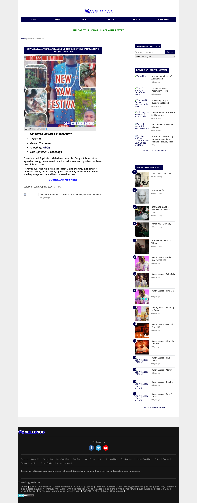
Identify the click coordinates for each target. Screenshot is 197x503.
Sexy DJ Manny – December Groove (159, 89)
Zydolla (89, 486)
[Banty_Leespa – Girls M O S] (142, 296)
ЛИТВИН (100, 486)
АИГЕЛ (96, 490)
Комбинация (114, 486)
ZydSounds (144, 488)
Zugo (105, 490)
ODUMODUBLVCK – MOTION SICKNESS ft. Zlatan (161, 210)
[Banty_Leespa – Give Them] (142, 362)
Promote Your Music (144, 459)
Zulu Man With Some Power (121, 488)
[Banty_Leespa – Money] (142, 374)
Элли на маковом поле (80, 488)
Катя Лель (44, 490)
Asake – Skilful (157, 190)
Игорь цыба (116, 490)
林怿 (157, 486)
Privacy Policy (48, 459)
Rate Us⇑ (34, 463)
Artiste (157, 459)
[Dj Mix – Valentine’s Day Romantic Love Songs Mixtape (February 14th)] (142, 140)
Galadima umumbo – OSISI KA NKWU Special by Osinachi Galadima (70, 194)
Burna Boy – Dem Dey (161, 223)
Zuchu (149, 486)
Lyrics (100, 459)
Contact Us (35, 459)
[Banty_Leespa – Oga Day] (142, 386)
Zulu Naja (28, 488)
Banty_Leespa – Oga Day (162, 382)
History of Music (112, 459)
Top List (166, 459)
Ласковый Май (161, 488)
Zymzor (32, 490)
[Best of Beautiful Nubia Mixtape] (142, 128)
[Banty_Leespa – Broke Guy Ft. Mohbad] (142, 263)
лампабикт (58, 490)
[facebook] (91, 448)
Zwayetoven (44, 486)
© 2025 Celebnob (47, 463)
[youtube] (105, 448)
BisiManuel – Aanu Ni (161, 173)
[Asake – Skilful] (142, 196)
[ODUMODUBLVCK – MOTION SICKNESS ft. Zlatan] (142, 213)
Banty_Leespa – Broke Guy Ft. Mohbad (161, 258)
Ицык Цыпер (168, 486)
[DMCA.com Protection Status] (98, 495)
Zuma (33, 486)
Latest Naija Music (63, 459)
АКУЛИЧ (78, 486)
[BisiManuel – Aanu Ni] (142, 179)
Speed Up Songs (127, 459)
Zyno (23, 490)
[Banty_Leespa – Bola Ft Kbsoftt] (142, 398)
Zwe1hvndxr (73, 490)
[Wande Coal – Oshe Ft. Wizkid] (142, 246)
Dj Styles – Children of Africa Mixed (161, 77)
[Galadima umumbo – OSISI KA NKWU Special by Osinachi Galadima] (31, 198)
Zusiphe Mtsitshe (62, 486)
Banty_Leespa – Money (161, 370)
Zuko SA (40, 488)
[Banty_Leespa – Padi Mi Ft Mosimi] (142, 330)
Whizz (46, 147)
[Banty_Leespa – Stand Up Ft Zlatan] (142, 313)
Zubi (62, 488)
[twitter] (98, 448)
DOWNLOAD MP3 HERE (63, 179)
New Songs (77, 459)
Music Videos (90, 459)
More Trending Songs (154, 407)
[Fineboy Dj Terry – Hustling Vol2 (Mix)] (142, 104)
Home (23, 38)
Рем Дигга (52, 488)
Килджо (100, 488)
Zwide (24, 486)
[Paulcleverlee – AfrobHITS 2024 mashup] (142, 116)
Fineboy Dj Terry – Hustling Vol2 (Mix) (160, 101)
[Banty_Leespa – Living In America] (142, 347)
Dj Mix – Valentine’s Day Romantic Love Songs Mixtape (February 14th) (162, 139)
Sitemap (24, 463)
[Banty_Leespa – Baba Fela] (142, 280)
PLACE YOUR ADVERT (112, 30)
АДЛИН (87, 490)
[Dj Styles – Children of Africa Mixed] (142, 80)
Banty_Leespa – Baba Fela (163, 274)
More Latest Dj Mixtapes (154, 150)
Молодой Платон (134, 486)
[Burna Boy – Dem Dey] (142, 229)
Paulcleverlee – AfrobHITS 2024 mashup (163, 113)
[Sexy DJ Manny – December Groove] (142, 92)
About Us (24, 459)
